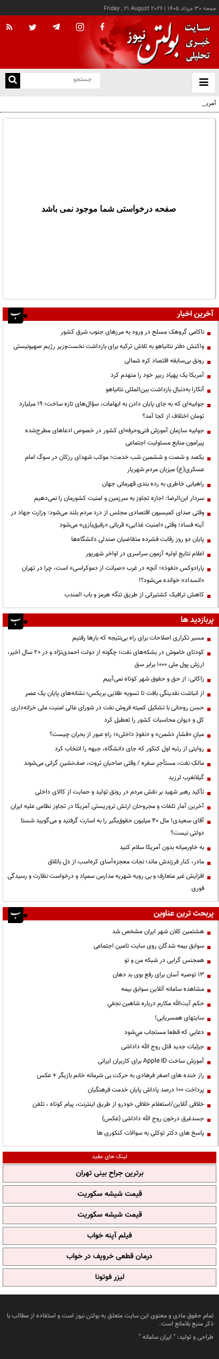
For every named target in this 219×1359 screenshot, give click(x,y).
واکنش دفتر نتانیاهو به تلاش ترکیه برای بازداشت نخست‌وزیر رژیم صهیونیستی (108, 346)
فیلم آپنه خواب (109, 1236)
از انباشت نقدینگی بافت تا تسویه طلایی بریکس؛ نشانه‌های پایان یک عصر (114, 693)
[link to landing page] (166, 42)
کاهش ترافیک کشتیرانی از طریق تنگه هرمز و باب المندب (134, 595)
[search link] (12, 80)
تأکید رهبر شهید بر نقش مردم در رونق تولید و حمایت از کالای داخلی (119, 792)
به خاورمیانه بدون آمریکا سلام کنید (162, 847)
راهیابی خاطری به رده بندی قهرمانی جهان (153, 484)
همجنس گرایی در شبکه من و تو (164, 960)
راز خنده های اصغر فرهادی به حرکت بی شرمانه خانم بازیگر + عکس (120, 1075)
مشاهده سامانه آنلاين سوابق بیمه (162, 989)
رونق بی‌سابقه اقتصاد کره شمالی (164, 361)
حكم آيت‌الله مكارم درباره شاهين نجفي (155, 1003)
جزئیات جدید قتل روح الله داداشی (162, 1046)
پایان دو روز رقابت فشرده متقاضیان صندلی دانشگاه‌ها (137, 539)
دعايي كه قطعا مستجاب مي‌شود (164, 1032)
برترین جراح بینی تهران (110, 1173)
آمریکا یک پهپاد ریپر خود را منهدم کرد (157, 375)
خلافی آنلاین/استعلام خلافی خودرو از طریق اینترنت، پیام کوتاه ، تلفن (118, 1104)
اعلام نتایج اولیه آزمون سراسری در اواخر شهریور (145, 554)
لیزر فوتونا (109, 1277)
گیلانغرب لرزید (186, 777)
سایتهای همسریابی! (179, 1018)
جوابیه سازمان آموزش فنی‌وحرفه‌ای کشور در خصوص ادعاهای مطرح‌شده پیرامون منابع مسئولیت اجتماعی (114, 437)
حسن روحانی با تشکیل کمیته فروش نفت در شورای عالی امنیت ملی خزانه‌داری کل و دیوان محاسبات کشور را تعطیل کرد (107, 714)
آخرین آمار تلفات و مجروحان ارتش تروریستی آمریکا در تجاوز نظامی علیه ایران (107, 806)
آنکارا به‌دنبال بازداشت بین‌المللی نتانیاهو (155, 389)
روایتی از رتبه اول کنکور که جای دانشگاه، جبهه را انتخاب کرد (129, 749)
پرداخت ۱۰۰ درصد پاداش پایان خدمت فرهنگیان (146, 1090)
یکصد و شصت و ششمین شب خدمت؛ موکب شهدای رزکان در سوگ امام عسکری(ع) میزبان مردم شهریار (114, 463)
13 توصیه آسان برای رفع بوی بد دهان (158, 975)
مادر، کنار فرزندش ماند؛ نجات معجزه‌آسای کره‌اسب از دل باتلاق (126, 862)
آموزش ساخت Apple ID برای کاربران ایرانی (151, 1061)
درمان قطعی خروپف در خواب (109, 1257)
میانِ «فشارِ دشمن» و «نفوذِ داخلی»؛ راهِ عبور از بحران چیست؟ (126, 734)
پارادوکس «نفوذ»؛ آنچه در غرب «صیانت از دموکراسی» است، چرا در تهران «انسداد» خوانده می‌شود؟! (113, 574)
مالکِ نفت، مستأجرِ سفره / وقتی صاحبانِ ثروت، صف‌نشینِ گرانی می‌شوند (114, 763)
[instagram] (80, 28)
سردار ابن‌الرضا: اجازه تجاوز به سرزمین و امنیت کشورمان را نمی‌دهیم (119, 498)
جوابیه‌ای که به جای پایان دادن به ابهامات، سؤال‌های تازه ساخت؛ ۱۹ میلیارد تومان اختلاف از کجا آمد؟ (111, 410)
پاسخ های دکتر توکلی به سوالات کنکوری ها (150, 1133)
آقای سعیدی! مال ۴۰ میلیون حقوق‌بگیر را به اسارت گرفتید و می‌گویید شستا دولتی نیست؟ (112, 827)
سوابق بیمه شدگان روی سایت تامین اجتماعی (149, 946)
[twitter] (32, 28)
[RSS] (9, 28)
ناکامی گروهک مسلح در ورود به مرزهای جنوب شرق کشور (132, 332)
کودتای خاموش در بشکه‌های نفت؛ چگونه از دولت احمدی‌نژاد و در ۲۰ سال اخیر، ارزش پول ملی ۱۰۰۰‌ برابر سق (105, 658)
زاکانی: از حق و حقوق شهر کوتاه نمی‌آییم (153, 679)
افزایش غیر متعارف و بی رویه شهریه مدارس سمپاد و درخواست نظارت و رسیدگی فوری (105, 882)
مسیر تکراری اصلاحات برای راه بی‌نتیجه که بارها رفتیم (138, 638)
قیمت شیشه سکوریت (110, 1194)
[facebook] (102, 28)
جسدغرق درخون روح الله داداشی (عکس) (153, 1118)
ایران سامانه (157, 1337)
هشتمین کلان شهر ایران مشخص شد (158, 931)
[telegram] (56, 26)
